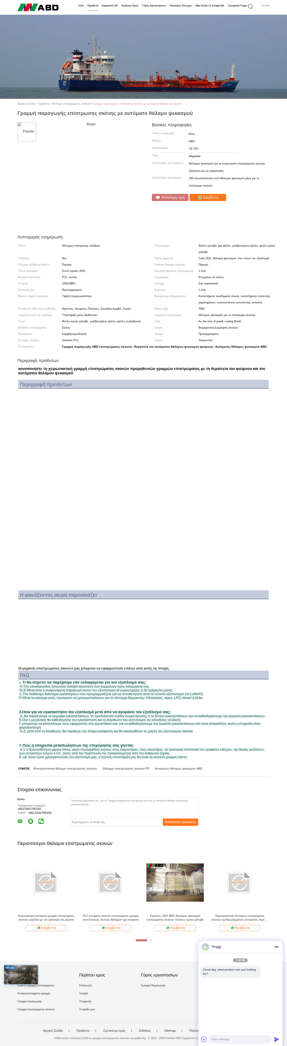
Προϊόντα (92, 5)
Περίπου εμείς (129, 5)
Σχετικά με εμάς (114, 1030)
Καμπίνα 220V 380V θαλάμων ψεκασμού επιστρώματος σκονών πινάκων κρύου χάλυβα (175, 917)
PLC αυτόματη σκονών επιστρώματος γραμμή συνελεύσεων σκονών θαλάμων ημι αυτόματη (111, 917)
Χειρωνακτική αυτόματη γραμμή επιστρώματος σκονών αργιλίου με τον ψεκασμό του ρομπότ (46, 917)
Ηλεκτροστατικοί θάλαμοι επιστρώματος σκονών (65, 768)
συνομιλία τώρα (237, 5)
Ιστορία (83, 993)
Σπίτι (81, 5)
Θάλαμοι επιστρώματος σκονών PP (126, 768)
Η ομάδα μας (87, 1009)
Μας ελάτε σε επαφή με (210, 5)
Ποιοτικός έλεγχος (181, 5)
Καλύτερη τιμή (172, 197)
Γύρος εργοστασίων (154, 5)
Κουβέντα (210, 197)
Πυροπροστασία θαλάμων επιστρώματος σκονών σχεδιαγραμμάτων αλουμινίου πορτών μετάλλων (239, 918)
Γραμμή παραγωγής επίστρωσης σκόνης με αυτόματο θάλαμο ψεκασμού (137, 103)
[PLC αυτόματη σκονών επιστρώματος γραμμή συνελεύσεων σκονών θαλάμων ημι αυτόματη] (110, 882)
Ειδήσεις (145, 1030)
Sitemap (170, 1030)
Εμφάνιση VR (110, 5)
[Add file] (204, 1039)
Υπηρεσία (85, 1001)
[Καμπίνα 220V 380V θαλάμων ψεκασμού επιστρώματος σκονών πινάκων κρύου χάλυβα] (175, 882)
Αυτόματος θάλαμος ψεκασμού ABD (178, 768)
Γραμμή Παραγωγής (153, 985)
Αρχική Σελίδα (53, 1030)
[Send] (276, 1039)
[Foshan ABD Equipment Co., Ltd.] (37, 7)
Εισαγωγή (85, 985)
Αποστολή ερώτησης (180, 822)
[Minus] (276, 946)
